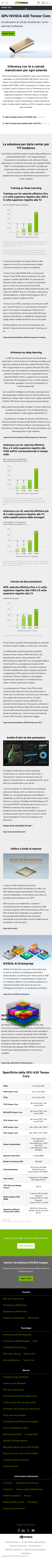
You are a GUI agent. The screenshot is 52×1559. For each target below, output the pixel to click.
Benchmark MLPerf (12, 1434)
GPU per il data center (13, 1298)
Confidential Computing (14, 1347)
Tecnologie (32, 1502)
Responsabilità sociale (13, 1502)
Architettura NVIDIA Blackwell (17, 1334)
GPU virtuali (33, 1318)
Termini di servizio (18, 1545)
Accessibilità (35, 1545)
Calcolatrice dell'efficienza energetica (20, 1421)
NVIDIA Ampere (21, 154)
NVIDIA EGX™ (21, 157)
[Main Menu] (2, 3)
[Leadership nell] (21, 3)
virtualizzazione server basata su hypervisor (22, 906)
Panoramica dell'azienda (27, 1483)
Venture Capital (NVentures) (29, 1489)
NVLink (23, 292)
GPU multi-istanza (11, 1353)
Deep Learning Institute (14, 1415)
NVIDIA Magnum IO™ (35, 295)
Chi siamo (7, 1483)
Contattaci (26, 1553)
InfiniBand (25, 801)
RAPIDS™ (16, 804)
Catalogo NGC (31, 1434)
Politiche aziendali (13, 1549)
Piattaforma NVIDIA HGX (15, 1311)
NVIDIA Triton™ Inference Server (17, 425)
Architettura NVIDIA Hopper (16, 1341)
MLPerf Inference (38, 422)
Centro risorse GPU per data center (19, 1402)
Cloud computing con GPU (15, 1428)
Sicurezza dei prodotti (34, 1549)
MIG (15, 885)
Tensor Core (9, 273)
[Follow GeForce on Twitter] (28, 1530)
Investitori (8, 1489)
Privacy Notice (11, 1542)
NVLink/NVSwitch (11, 1360)
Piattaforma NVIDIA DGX (15, 1305)
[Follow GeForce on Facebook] (18, 1530)
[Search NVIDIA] (7, 2)
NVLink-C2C (29, 1353)
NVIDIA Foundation (12, 1495)
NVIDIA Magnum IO (39, 801)
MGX (35, 1341)
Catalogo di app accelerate (16, 1377)
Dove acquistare (10, 1466)
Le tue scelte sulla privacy (33, 1542)
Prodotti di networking (13, 1318)
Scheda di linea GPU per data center (20, 1396)
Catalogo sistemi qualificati (16, 1459)
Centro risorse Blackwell (14, 1383)
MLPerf (6, 328)
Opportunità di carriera (14, 1508)
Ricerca (27, 1495)
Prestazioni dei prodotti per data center (22, 1408)
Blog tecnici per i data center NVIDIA (20, 1453)
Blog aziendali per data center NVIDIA (21, 1447)
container (34, 903)
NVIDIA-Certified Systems (15, 1440)
